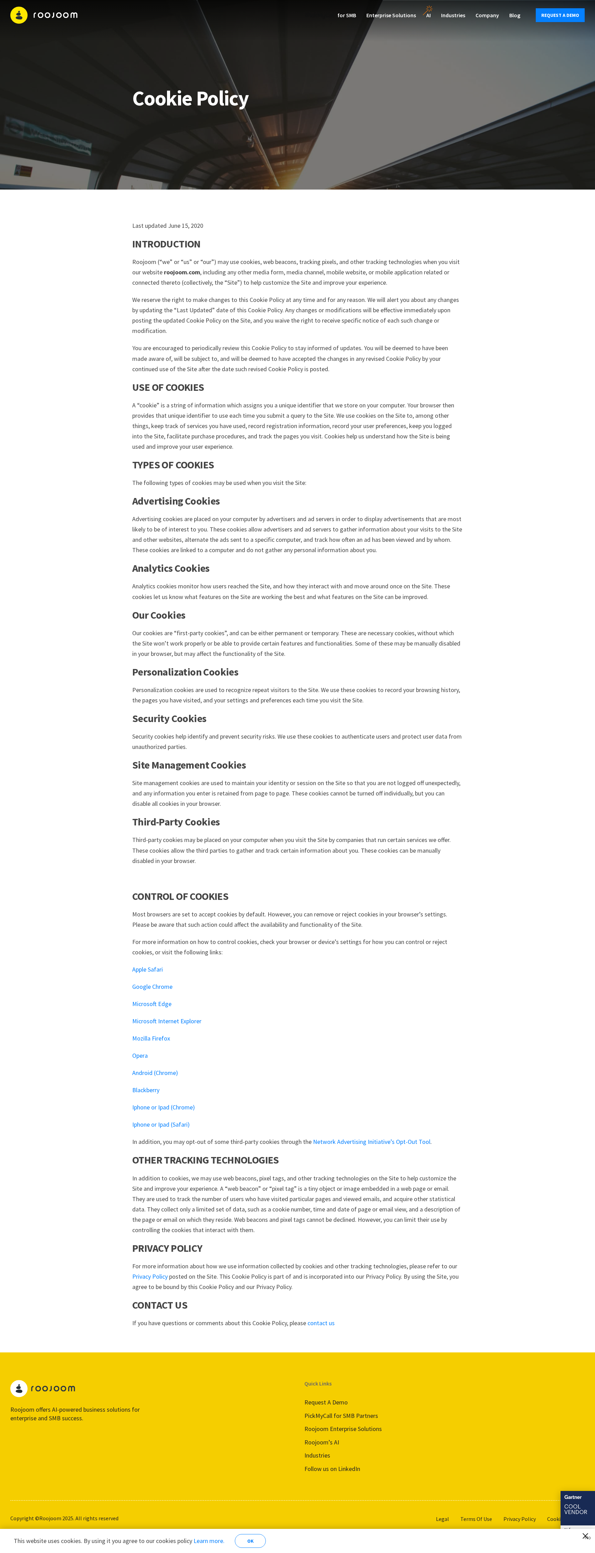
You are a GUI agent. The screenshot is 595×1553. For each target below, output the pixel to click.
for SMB (346, 15)
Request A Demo (326, 1402)
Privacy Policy (519, 1518)
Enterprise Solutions (391, 15)
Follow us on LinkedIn (332, 1469)
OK (250, 1541)
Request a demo (560, 15)
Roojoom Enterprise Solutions (343, 1429)
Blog (514, 15)
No (586, 1537)
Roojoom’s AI (321, 1442)
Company (487, 15)
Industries (453, 15)
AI (428, 15)
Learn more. (209, 1541)
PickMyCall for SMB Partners (341, 1416)
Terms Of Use (476, 1518)
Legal (442, 1518)
